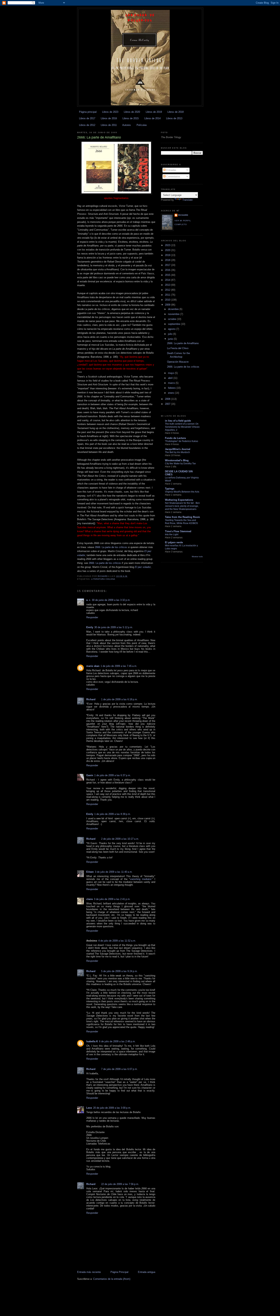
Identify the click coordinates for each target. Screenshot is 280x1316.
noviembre (174, 314)
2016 (168, 270)
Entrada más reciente (89, 1272)
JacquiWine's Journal (177, 449)
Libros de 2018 (175, 111)
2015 (168, 275)
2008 (168, 399)
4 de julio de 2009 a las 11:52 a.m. (117, 940)
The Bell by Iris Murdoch (177, 452)
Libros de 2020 (132, 111)
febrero (172, 387)
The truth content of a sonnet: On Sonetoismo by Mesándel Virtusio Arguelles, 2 (182, 427)
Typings (169, 488)
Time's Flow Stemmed (178, 531)
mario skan (92, 666)
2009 (168, 304)
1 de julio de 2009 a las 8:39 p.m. (112, 814)
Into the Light (171, 534)
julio (170, 333)
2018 (168, 260)
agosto (172, 329)
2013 (168, 284)
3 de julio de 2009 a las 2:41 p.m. (112, 899)
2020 (168, 250)
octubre (172, 319)
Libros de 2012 (87, 125)
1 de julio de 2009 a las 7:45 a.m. (119, 666)
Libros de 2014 (152, 118)
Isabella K (92, 1041)
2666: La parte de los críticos (111, 547)
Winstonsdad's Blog (177, 460)
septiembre (174, 324)
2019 (168, 255)
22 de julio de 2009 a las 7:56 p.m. (120, 1184)
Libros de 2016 (109, 118)
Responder (92, 617)
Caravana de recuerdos (140, 18)
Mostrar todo (197, 556)
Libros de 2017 (87, 118)
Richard (90, 699)
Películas (142, 125)
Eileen (90, 871)
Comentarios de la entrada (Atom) (111, 1278)
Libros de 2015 (130, 118)
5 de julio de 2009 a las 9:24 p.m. (119, 971)
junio (171, 338)
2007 (168, 403)
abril (170, 378)
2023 (168, 245)
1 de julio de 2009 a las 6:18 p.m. (119, 699)
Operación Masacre (178, 361)
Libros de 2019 (154, 111)
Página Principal (119, 1272)
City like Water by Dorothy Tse (180, 463)
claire (89, 899)
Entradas (171, 170)
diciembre (173, 309)
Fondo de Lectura (175, 438)
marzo (172, 383)
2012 (168, 289)
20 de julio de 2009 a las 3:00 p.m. (112, 1107)
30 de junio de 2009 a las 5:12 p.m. (113, 627)
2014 (168, 279)
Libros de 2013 (174, 118)
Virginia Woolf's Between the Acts (182, 491)
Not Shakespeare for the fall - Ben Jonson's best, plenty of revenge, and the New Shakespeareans (182, 506)
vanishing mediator (140, 879)
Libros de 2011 (109, 125)
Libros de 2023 (110, 111)
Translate (187, 199)
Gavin (89, 775)
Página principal (88, 111)
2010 (168, 299)
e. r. (88, 600)
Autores (126, 125)
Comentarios (173, 176)
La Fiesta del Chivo (177, 348)
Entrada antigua (146, 1272)
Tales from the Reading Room (182, 517)
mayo (171, 373)
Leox (89, 1107)
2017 (168, 265)
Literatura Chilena (103, 579)
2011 (168, 294)
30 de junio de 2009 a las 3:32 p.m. (111, 600)
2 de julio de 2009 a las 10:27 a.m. (120, 838)
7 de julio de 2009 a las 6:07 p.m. (119, 1069)
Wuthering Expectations (179, 499)
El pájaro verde (174, 542)
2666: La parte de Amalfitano (183, 343)
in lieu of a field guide (178, 420)
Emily (89, 627)
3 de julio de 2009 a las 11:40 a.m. (114, 871)
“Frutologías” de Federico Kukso (181, 441)
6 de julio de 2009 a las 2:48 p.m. (117, 1041)
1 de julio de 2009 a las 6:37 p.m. (112, 775)
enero (171, 392)
